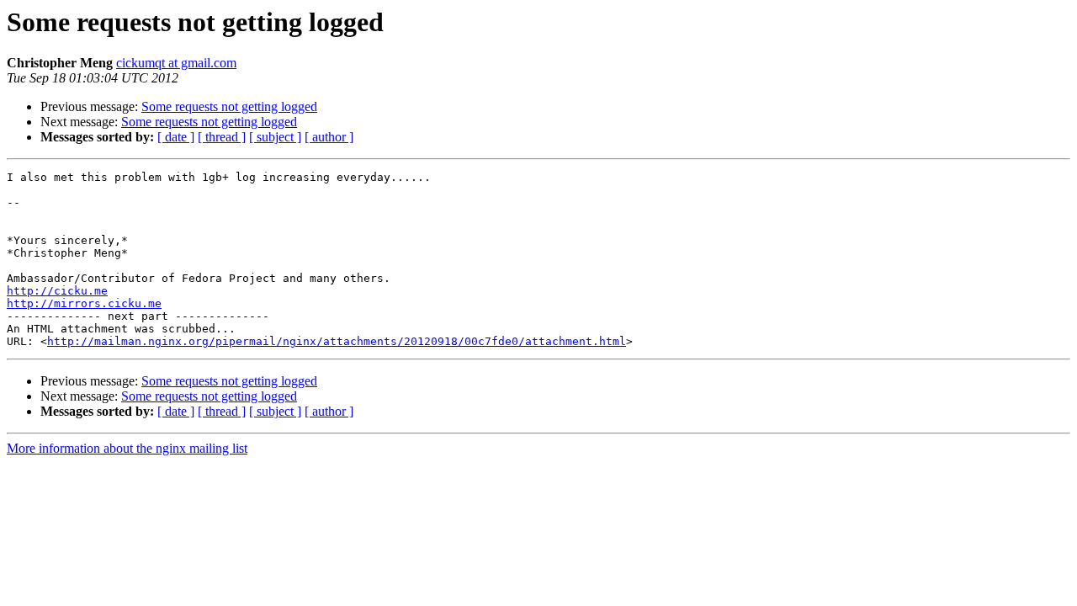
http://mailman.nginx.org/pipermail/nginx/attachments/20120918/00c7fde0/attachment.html (336, 341)
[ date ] (175, 137)
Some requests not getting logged (229, 106)
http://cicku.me (57, 290)
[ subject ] (275, 137)
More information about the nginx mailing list (127, 448)
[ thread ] (222, 137)
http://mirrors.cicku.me (84, 303)
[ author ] (329, 137)
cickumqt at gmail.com (176, 63)
